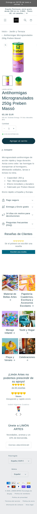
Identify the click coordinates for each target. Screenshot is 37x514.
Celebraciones (27, 357)
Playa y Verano (9, 358)
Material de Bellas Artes (10, 295)
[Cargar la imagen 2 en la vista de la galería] (18, 81)
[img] (18, 384)
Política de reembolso (22, 493)
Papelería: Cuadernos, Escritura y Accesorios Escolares (27, 300)
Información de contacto (14, 504)
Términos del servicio (12, 501)
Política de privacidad (19, 497)
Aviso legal (29, 504)
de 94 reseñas (18, 388)
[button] (5, 20)
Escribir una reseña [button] (18, 252)
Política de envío (29, 501)
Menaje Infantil (9, 331)
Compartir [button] (8, 150)
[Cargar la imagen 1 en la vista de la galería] (7, 81)
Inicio (4, 31)
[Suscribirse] (28, 445)
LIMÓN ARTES (16, 491)
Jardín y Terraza (17, 31)
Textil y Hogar (27, 330)
